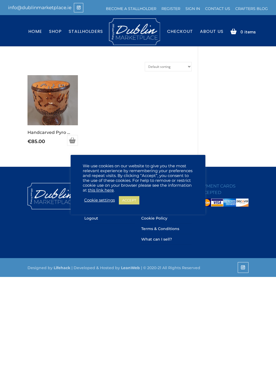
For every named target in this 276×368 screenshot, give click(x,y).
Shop (55, 31)
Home (35, 31)
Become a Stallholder (131, 8)
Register (170, 8)
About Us (211, 31)
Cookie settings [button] (99, 200)
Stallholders (86, 31)
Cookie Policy (154, 218)
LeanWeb (130, 267)
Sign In (192, 8)
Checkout (180, 31)
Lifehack (62, 267)
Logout (91, 218)
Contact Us (217, 8)
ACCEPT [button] (129, 200)
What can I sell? (156, 239)
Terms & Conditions (160, 228)
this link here (101, 190)
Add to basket (72, 140)
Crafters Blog (251, 8)
